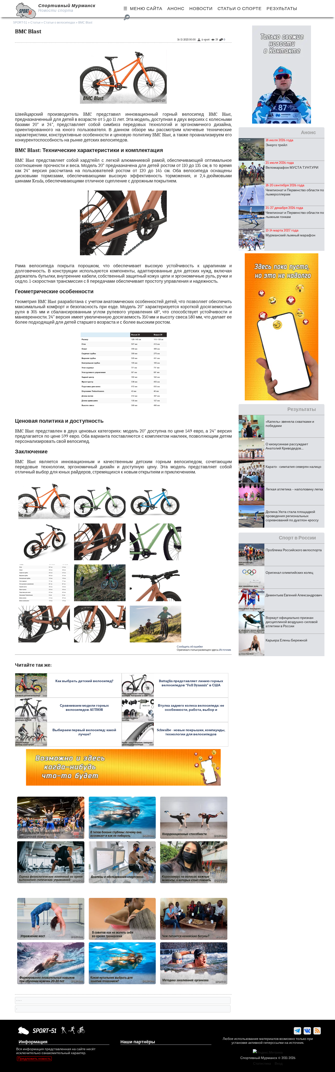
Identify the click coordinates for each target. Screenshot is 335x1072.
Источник (225, 649)
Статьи (35, 22)
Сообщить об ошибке (190, 646)
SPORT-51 (20, 22)
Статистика (262, 1063)
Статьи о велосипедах (59, 22)
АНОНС (175, 8)
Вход (279, 1063)
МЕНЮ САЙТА (146, 8)
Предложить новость (34, 1059)
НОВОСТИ (201, 8)
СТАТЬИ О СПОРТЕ (240, 8)
